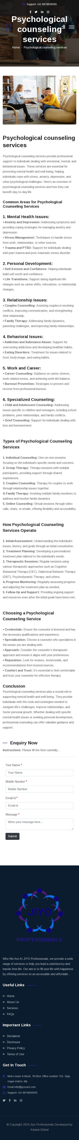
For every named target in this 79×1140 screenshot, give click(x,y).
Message (12, 814)
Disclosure (13, 1042)
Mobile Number (16, 781)
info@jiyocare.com (25, 1087)
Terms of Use (15, 1054)
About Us (13, 1002)
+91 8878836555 (47, 4)
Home (16, 47)
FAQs (10, 1014)
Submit (12, 836)
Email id (12, 798)
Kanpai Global (39, 1129)
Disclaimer (13, 1036)
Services (12, 1008)
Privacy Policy (16, 1048)
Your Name (14, 765)
